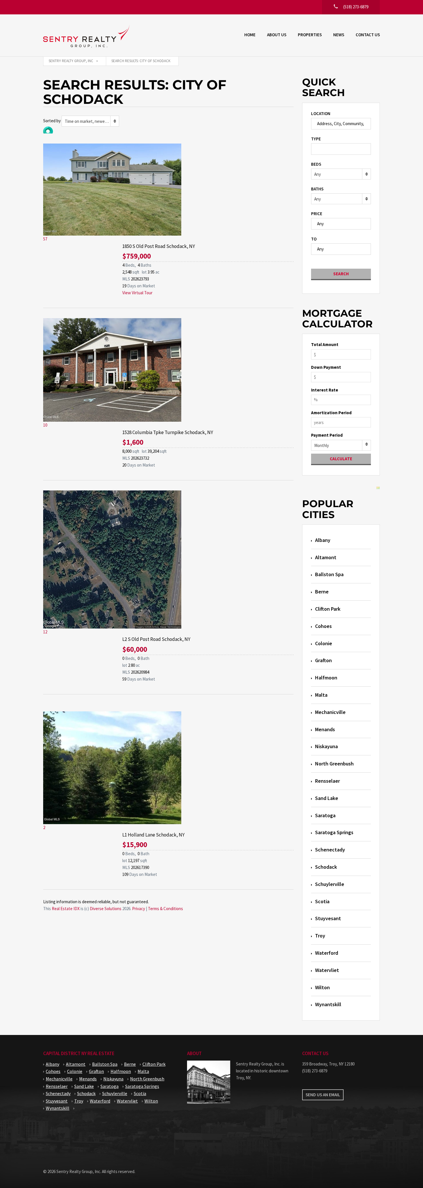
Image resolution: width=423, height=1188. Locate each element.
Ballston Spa (329, 574)
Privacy (138, 908)
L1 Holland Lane (153, 835)
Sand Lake (326, 798)
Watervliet (327, 970)
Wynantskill (328, 1004)
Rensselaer (327, 781)
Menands (325, 729)
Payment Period (327, 435)
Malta (321, 695)
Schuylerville (329, 884)
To (314, 239)
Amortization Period (331, 412)
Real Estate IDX (66, 908)
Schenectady (330, 849)
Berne (322, 591)
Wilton (322, 987)
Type (316, 139)
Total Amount (324, 344)
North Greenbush (334, 763)
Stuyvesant (328, 918)
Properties (310, 34)
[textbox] (314, 148)
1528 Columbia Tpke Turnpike (167, 432)
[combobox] (90, 121)
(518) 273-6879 (314, 1071)
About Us (276, 34)
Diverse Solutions (105, 908)
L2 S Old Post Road (156, 639)
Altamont (325, 557)
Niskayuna (326, 746)
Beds (316, 164)
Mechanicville (330, 712)
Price (316, 213)
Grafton (323, 660)
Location (320, 113)
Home (250, 34)
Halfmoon (326, 677)
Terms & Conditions (165, 908)
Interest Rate (324, 390)
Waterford (326, 953)
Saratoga (325, 815)
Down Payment (326, 367)
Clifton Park (327, 609)
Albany (322, 540)
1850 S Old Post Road (158, 246)
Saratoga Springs (334, 832)
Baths (317, 189)
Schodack (326, 867)
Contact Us (368, 34)
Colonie (323, 643)
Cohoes (323, 626)
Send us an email (323, 1094)
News (338, 34)
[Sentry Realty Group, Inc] (86, 35)
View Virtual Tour (137, 292)
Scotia (322, 901)
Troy (320, 935)
